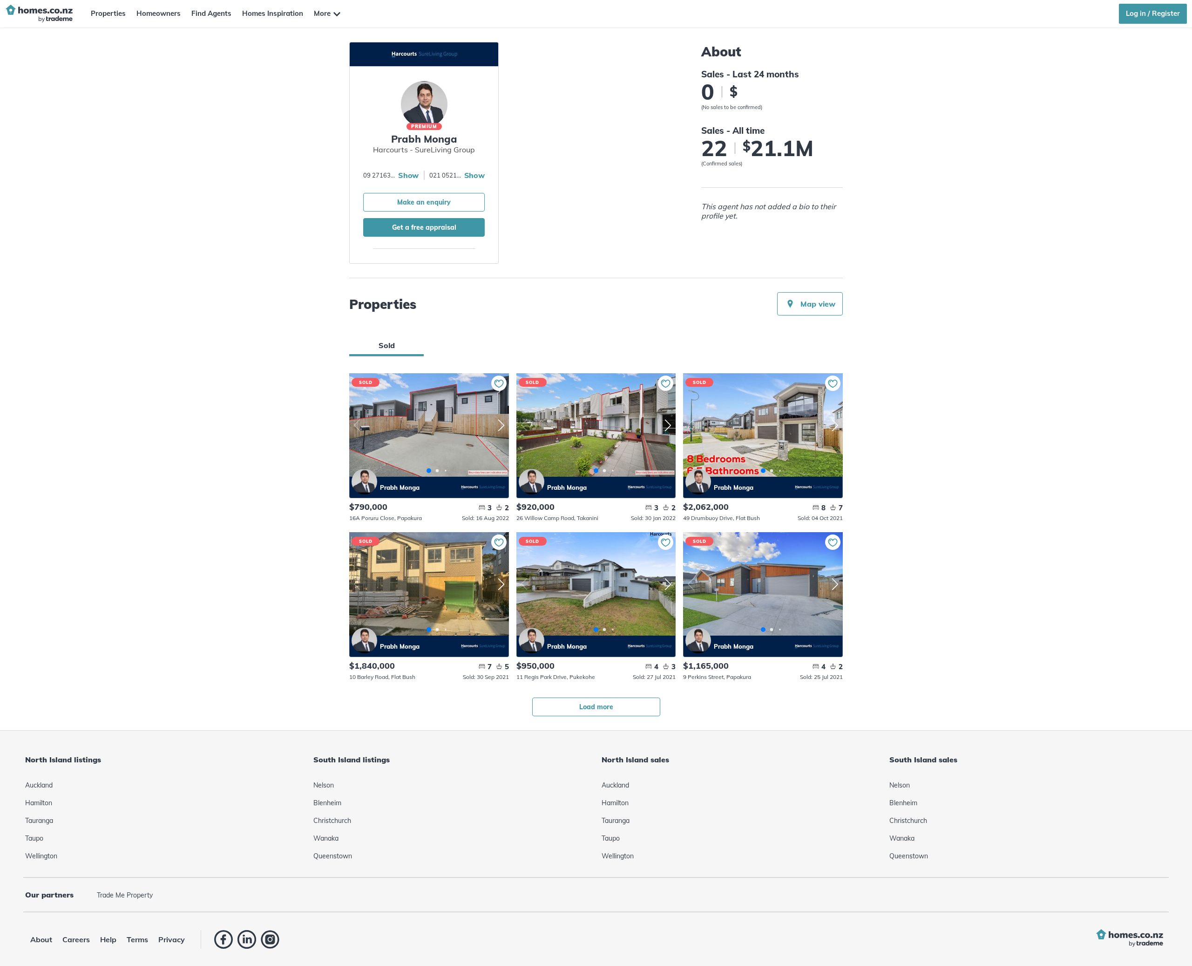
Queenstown (332, 856)
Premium (424, 126)
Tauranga (39, 820)
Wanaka (326, 838)
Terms (137, 939)
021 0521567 (445, 175)
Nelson (323, 785)
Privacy (171, 939)
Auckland (39, 785)
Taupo (34, 838)
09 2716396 (379, 175)
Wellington (41, 856)
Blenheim (327, 803)
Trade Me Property (125, 895)
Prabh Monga (364, 481)
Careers (76, 939)
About (41, 939)
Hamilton (38, 803)
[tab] (386, 345)
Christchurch (332, 820)
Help (108, 939)
